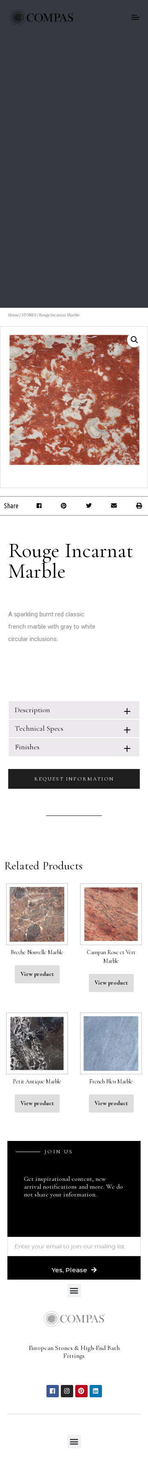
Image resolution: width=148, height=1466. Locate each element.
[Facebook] (52, 1391)
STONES (28, 315)
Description (32, 709)
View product (37, 974)
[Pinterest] (81, 1391)
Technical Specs (39, 728)
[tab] (74, 710)
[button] (39, 506)
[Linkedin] (96, 1391)
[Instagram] (67, 1391)
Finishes (27, 746)
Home (13, 315)
